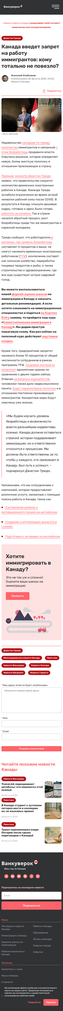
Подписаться (31, 905)
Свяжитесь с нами (11, 969)
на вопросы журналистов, (32, 379)
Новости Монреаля (13, 672)
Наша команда (9, 975)
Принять (51, 1002)
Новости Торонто (39, 672)
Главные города (42, 945)
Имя (5, 718)
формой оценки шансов (29, 294)
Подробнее (34, 1002)
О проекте (7, 982)
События (38, 952)
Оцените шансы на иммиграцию (12, 943)
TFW (23, 256)
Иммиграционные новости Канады (22, 658)
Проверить (17, 595)
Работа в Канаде (42, 926)
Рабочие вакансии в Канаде (12, 953)
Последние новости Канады (12, 928)
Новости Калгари (40, 665)
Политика (52, 658)
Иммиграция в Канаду (14, 935)
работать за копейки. (16, 213)
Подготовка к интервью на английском (32, 536)
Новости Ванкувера (14, 665)
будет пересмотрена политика (34, 388)
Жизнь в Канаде (42, 939)
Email (6, 731)
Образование (40, 932)
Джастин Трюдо (12, 38)
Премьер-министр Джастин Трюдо (26, 176)
